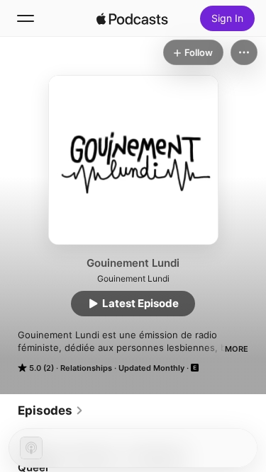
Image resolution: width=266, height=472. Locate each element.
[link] (51, 410)
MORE (236, 349)
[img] (133, 18)
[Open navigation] (25, 18)
